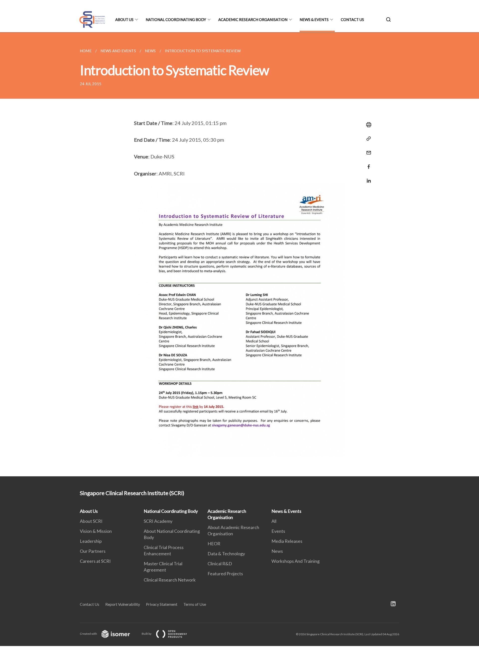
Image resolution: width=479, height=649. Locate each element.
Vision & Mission (96, 531)
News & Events (314, 19)
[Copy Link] (367, 139)
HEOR (214, 543)
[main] (239, 254)
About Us (124, 19)
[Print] (367, 125)
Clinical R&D (220, 563)
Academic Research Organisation (252, 19)
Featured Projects (225, 573)
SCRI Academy (158, 521)
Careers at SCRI (95, 561)
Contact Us (352, 19)
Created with (89, 634)
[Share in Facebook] (367, 163)
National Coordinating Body (176, 19)
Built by (147, 634)
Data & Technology (226, 553)
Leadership (91, 541)
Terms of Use (194, 604)
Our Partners (93, 551)
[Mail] (367, 149)
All (273, 521)
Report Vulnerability (122, 604)
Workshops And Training (295, 561)
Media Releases (286, 541)
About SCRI (91, 521)
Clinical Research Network (170, 580)
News (277, 551)
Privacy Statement (161, 604)
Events (278, 531)
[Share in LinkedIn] (367, 177)
